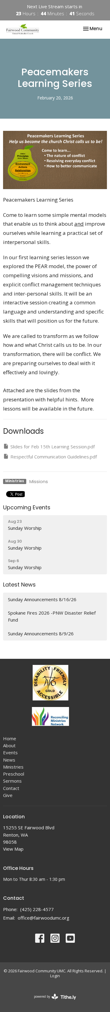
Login (55, 975)
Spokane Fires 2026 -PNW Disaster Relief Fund (52, 616)
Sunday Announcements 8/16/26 (42, 599)
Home (9, 738)
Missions (38, 481)
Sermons (12, 781)
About (9, 745)
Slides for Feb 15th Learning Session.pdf (52, 446)
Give (8, 795)
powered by (52, 1001)
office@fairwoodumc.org (43, 918)
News (9, 760)
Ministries (13, 767)
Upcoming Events (26, 507)
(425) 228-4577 (37, 909)
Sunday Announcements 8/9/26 (41, 633)
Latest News (19, 584)
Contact (11, 788)
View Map (13, 849)
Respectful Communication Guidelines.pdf (53, 457)
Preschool (13, 774)
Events (10, 752)
